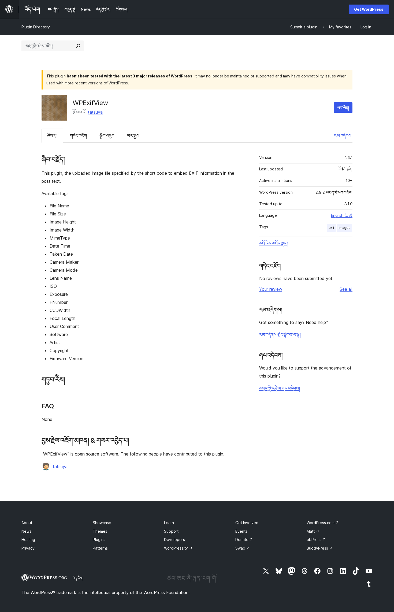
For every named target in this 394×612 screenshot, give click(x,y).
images (344, 228)
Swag (242, 548)
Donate (244, 539)
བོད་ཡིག (78, 578)
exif (331, 228)
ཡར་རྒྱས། (133, 135)
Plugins (99, 539)
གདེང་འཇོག (78, 135)
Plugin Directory (35, 27)
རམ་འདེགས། (343, 135)
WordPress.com (323, 522)
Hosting (28, 539)
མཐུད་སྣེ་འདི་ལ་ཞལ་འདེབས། (279, 388)
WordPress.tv (178, 548)
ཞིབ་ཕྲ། (52, 135)
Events (241, 531)
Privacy (28, 548)
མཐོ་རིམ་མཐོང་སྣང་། (273, 243)
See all (346, 289)
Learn (169, 522)
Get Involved (246, 522)
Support (171, 531)
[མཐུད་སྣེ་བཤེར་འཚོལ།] (78, 45)
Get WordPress (369, 9)
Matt (313, 531)
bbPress (316, 539)
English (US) (341, 215)
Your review (270, 289)
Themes (100, 531)
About (26, 522)
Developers (174, 539)
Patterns (100, 548)
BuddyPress (320, 548)
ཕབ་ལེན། (343, 107)
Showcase (102, 522)
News (26, 531)
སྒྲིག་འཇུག (106, 135)
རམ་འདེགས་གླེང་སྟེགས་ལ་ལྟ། (280, 334)
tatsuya (95, 112)
